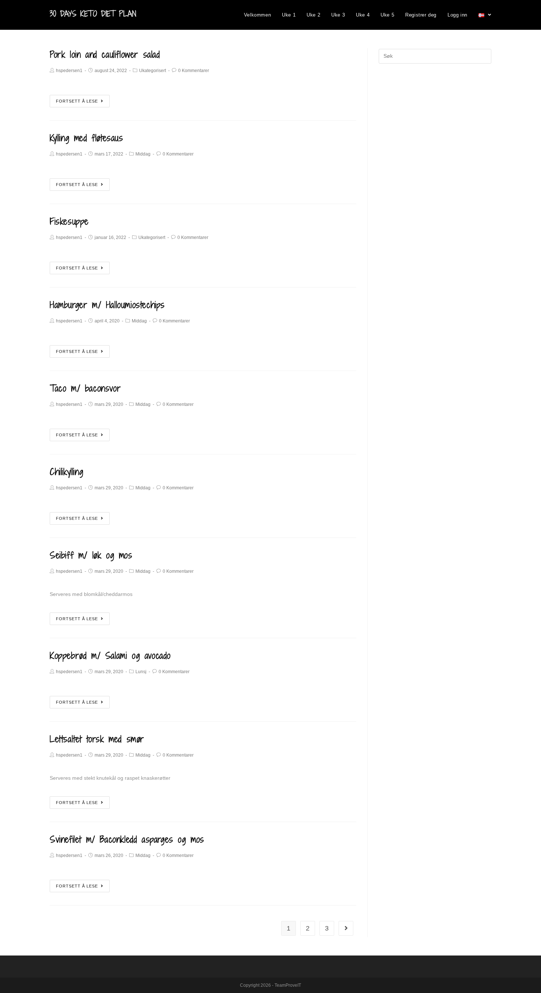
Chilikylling (66, 471)
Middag (143, 154)
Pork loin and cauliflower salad (105, 54)
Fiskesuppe (69, 221)
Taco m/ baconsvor (85, 388)
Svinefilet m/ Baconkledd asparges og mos (127, 839)
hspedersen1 (69, 70)
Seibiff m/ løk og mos (91, 555)
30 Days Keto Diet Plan (93, 13)
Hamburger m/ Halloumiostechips (107, 304)
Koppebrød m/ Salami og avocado (110, 655)
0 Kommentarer (193, 70)
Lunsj (140, 671)
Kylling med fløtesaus (86, 137)
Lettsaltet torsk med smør (97, 738)
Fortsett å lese (77, 101)
